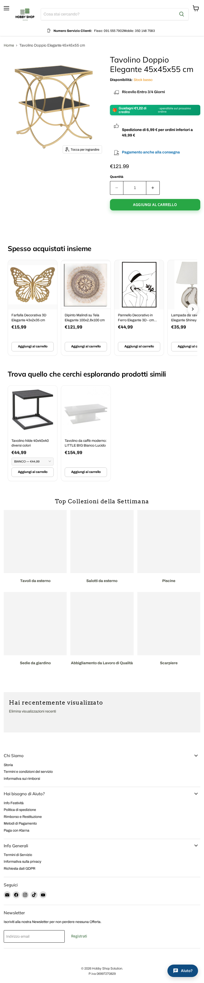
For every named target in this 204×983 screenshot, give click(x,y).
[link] (32, 308)
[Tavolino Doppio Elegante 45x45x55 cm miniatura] (11, 169)
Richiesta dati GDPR (19, 868)
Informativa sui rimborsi (22, 779)
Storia (8, 765)
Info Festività (14, 803)
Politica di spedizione (20, 810)
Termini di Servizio (18, 855)
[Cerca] (181, 14)
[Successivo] (192, 309)
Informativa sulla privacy (22, 861)
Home (9, 45)
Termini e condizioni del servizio (28, 772)
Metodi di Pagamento (20, 823)
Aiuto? (187, 970)
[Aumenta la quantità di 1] (153, 188)
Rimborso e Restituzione (23, 817)
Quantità (116, 177)
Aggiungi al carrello (33, 346)
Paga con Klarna (16, 830)
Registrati (79, 936)
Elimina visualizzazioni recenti (32, 711)
